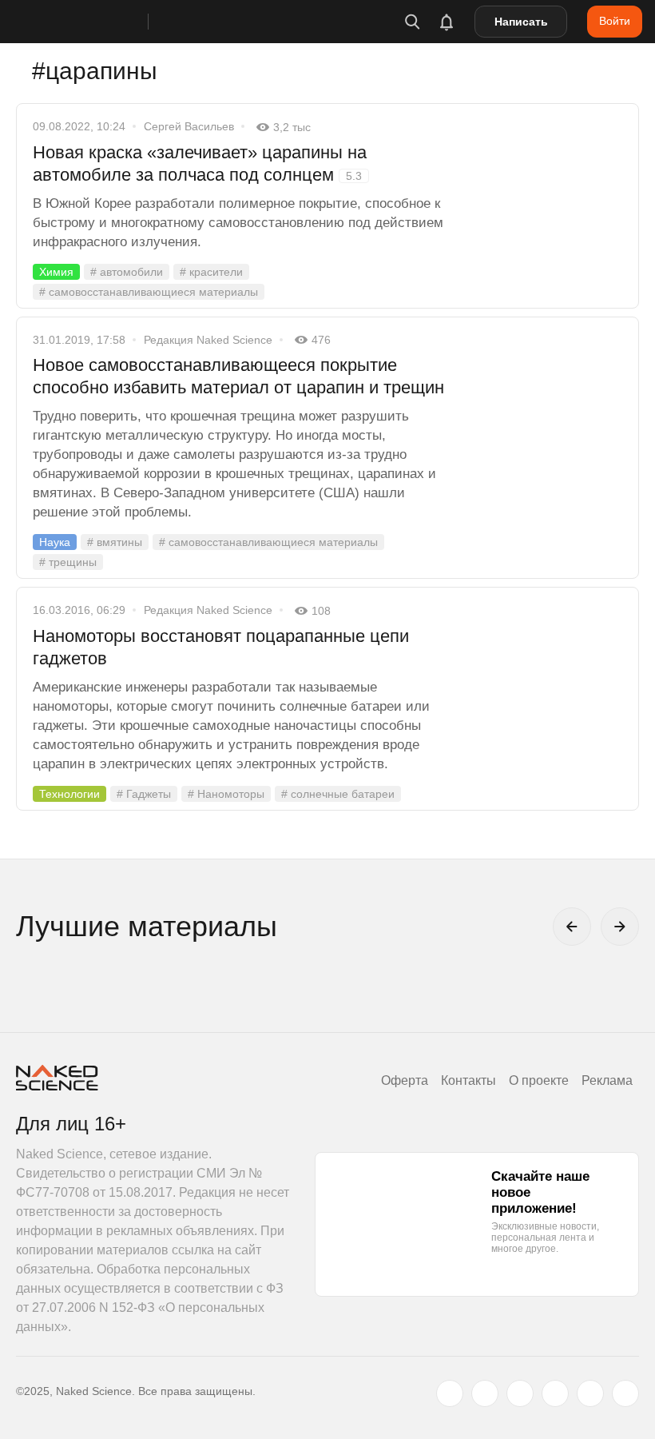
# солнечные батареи (338, 793)
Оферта (404, 1080)
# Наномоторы (226, 793)
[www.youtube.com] (520, 1393)
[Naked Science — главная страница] (98, 21)
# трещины (68, 562)
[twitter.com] (449, 1393)
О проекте (539, 1080)
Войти (614, 20)
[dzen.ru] (555, 1393)
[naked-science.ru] (625, 1393)
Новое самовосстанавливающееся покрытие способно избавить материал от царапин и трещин (238, 376)
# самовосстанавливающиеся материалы (148, 291)
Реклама (607, 1080)
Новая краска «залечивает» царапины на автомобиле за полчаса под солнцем (200, 163)
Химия (56, 271)
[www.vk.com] (484, 1393)
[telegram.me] (590, 1393)
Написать (521, 21)
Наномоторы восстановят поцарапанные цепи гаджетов (221, 647)
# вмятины (114, 542)
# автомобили (126, 271)
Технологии (69, 793)
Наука (54, 542)
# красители (211, 271)
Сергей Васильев (189, 126)
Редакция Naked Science (208, 339)
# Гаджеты (144, 793)
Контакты (468, 1080)
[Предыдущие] (572, 926)
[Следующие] (620, 926)
